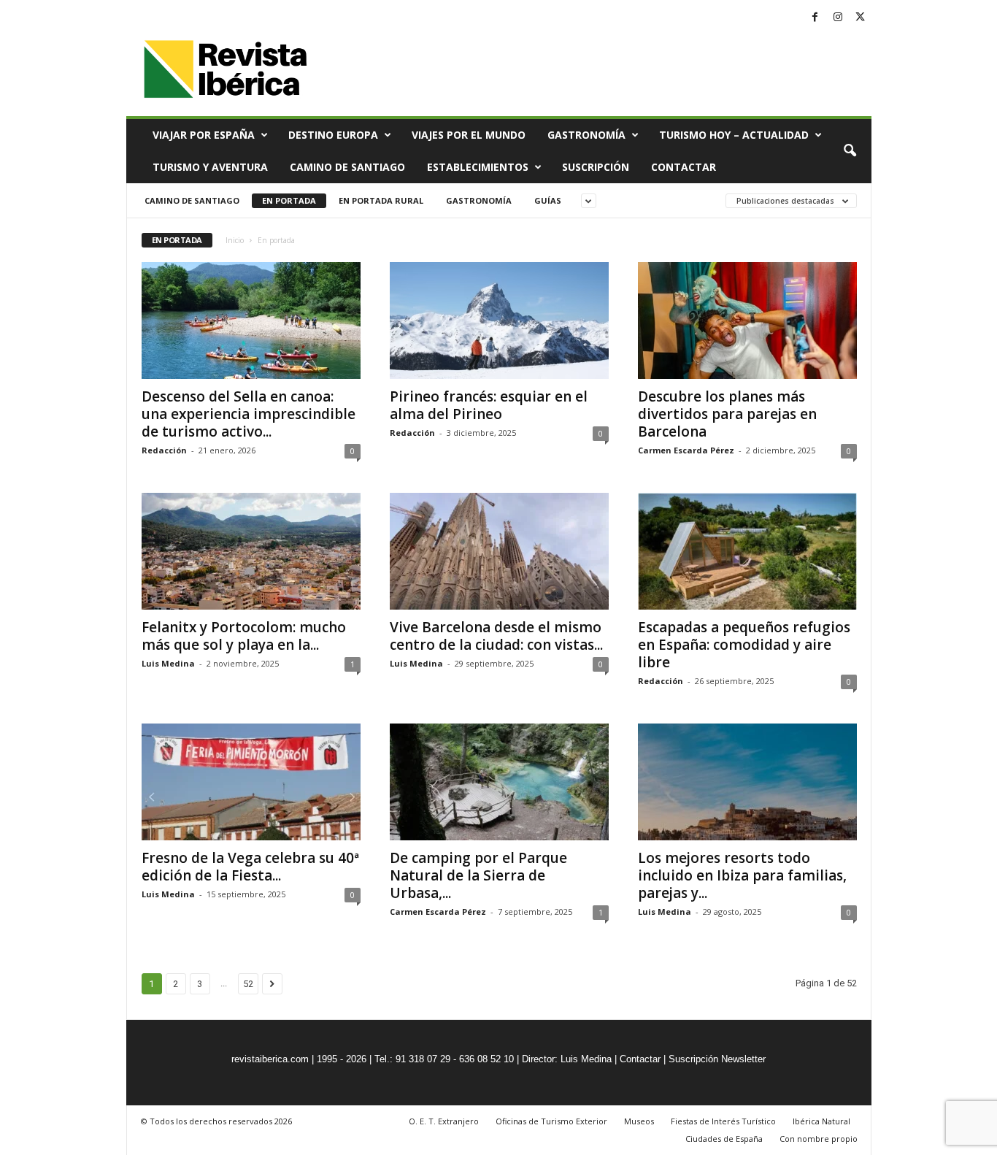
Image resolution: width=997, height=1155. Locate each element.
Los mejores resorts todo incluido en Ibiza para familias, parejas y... (742, 875)
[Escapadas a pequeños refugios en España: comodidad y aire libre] (747, 551)
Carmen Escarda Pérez (686, 450)
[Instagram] (838, 17)
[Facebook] (815, 17)
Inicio (235, 240)
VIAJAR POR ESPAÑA (204, 135)
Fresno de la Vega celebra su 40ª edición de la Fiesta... (250, 866)
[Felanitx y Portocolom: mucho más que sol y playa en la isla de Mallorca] (251, 551)
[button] (850, 151)
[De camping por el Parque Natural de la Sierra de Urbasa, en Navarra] (499, 782)
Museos (639, 1121)
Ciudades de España (724, 1138)
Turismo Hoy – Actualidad (734, 135)
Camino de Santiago (347, 167)
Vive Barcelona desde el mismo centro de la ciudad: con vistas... (496, 636)
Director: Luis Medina (567, 1059)
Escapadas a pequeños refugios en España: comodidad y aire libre (744, 645)
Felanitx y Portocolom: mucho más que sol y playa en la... (244, 636)
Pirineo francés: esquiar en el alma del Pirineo (489, 405)
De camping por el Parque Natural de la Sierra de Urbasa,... (478, 875)
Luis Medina (168, 663)
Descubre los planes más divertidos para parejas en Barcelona (727, 414)
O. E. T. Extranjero (444, 1121)
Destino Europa (333, 135)
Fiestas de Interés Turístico (723, 1121)
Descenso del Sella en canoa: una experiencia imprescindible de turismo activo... (248, 414)
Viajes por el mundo (469, 135)
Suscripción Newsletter (717, 1059)
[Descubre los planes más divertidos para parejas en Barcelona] (747, 320)
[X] (860, 17)
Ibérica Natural (821, 1121)
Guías (547, 200)
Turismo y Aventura (210, 167)
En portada (289, 200)
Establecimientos (477, 167)
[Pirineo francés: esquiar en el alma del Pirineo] (499, 320)
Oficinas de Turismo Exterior (551, 1121)
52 (248, 983)
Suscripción (595, 167)
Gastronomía (586, 135)
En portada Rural (381, 200)
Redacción (164, 450)
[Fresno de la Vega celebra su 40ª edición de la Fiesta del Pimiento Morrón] (251, 782)
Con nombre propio (818, 1138)
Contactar (683, 167)
